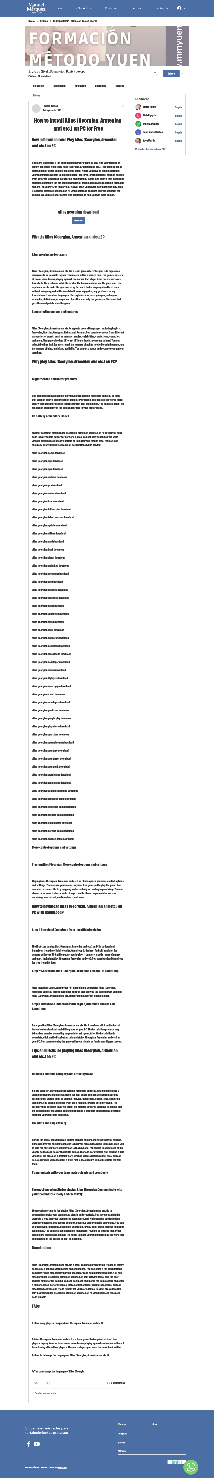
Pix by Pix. (62, 1467)
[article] (78, 752)
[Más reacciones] (45, 1383)
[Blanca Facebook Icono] (28, 1444)
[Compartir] (123, 106)
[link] (38, 85)
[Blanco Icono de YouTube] (36, 1444)
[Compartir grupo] (184, 73)
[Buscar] (155, 73)
